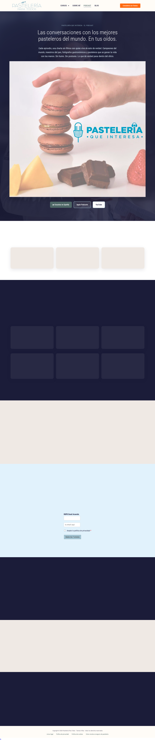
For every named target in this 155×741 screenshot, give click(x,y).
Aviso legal (50, 734)
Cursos (63, 6)
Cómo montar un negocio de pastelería (97, 734)
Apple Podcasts (82, 205)
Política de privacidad (62, 734)
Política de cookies (77, 734)
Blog (97, 6)
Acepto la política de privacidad (79, 531)
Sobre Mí (76, 6)
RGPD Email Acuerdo (71, 514)
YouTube (99, 205)
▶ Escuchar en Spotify (61, 205)
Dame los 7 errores (72, 537)
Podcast (87, 6)
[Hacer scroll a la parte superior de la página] (0, 739)
